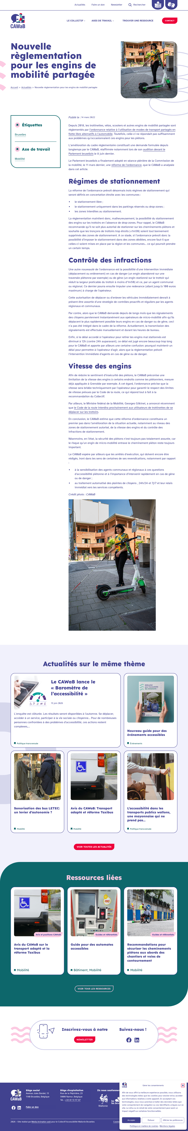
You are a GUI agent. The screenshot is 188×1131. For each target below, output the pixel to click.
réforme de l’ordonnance (126, 165)
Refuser (151, 1120)
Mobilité (20, 158)
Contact (169, 20)
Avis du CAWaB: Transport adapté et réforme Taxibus (92, 810)
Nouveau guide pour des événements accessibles (147, 733)
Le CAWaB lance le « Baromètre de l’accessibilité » (73, 688)
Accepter (131, 1120)
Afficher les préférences (173, 1120)
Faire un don (32, 1107)
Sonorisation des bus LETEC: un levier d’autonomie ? (37, 810)
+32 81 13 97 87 (73, 1100)
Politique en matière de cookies (144, 1126)
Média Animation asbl (41, 1121)
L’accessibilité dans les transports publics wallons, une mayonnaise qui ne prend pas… (148, 814)
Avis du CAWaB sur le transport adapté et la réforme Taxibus (31, 948)
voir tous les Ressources (94, 988)
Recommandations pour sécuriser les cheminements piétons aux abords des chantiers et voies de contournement (149, 952)
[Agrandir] (152, 505)
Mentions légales (167, 1126)
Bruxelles (20, 134)
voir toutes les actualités (94, 846)
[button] (183, 1085)
